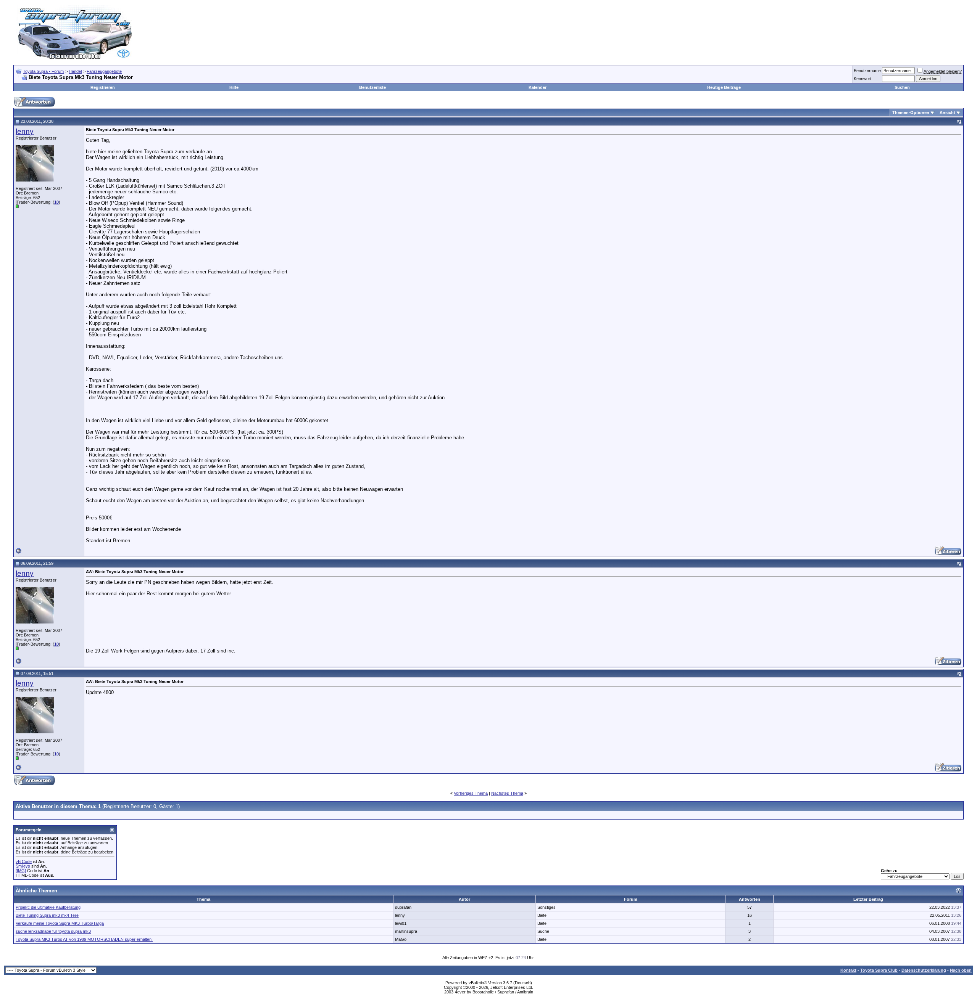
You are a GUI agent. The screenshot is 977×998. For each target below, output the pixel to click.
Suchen (902, 87)
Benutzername (867, 70)
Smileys (23, 866)
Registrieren (102, 87)
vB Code (24, 861)
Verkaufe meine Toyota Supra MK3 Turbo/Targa (60, 923)
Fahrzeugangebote (104, 71)
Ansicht (947, 112)
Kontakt (848, 970)
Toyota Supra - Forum (43, 71)
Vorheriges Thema (471, 793)
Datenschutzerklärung (923, 970)
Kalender (538, 87)
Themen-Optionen (910, 112)
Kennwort (862, 78)
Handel (75, 71)
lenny (25, 131)
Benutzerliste (372, 87)
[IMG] (21, 870)
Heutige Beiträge (724, 87)
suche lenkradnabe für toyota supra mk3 (53, 931)
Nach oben (961, 970)
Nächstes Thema (507, 793)
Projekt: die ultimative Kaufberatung (48, 907)
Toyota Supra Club (879, 970)
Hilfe (234, 87)
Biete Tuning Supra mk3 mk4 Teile (47, 915)
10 (56, 202)
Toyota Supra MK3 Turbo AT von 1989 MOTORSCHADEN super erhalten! (84, 939)
